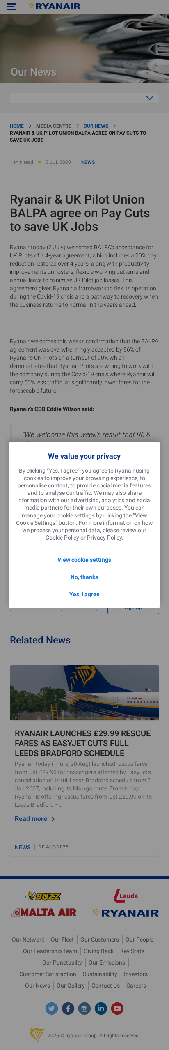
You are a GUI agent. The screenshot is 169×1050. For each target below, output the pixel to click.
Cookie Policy (62, 537)
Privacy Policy (104, 537)
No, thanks (84, 577)
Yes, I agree (84, 594)
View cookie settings (84, 559)
